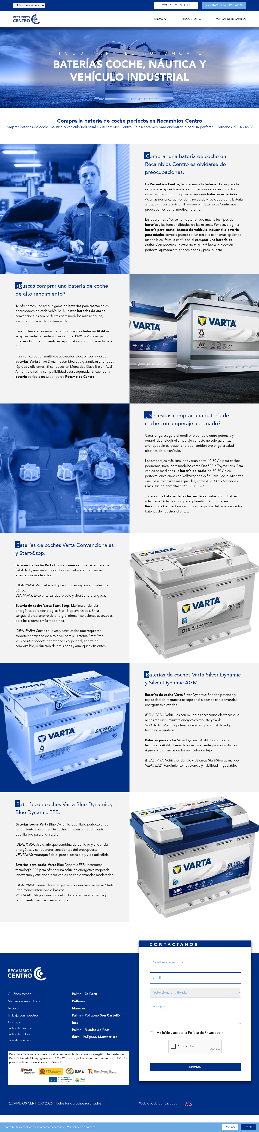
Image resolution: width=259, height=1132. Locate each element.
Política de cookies (19, 1034)
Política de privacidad (20, 1028)
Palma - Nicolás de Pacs (90, 1030)
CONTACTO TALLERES (176, 5)
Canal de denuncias (19, 1040)
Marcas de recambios (24, 1001)
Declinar (230, 1127)
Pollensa (78, 1001)
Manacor (79, 1008)
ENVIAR (195, 1067)
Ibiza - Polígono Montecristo (95, 1037)
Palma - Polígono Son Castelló (96, 1015)
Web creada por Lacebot (158, 1103)
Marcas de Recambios (231, 19)
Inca (75, 1023)
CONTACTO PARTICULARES (224, 5)
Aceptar (248, 1127)
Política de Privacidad (204, 1033)
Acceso (13, 1008)
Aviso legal (14, 1022)
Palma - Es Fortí (84, 994)
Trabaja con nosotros (23, 1015)
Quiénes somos (19, 994)
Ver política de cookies (81, 1127)
